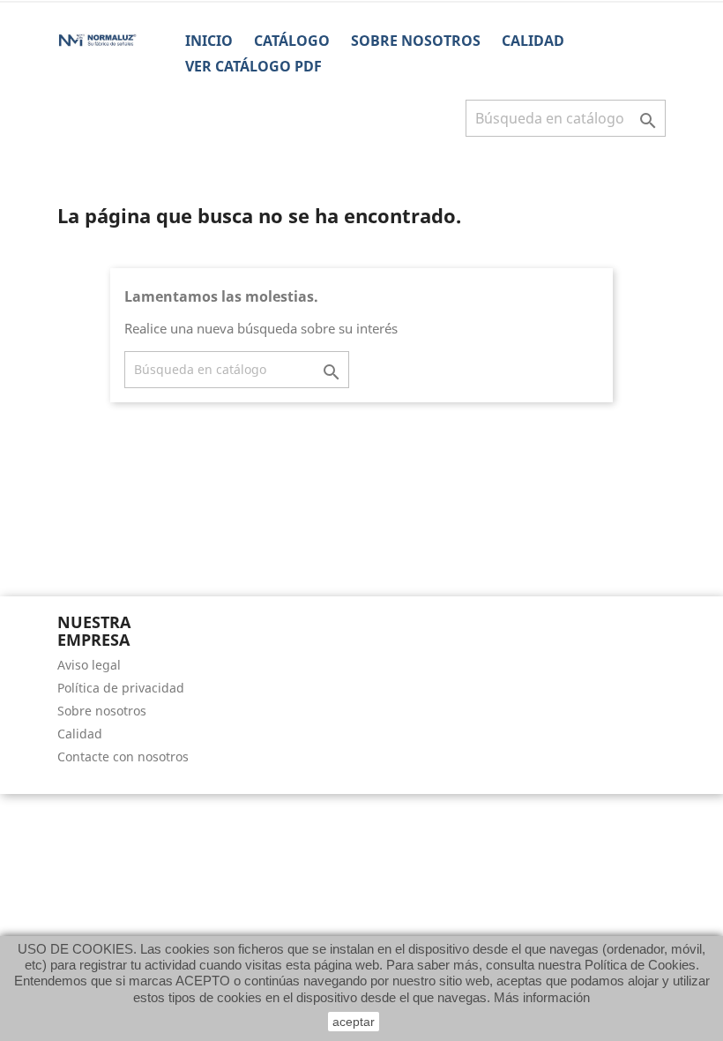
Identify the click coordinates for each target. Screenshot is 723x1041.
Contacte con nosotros (123, 756)
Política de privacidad (120, 687)
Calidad (533, 40)
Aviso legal (89, 664)
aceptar (353, 1022)
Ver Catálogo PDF (253, 66)
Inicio (209, 40)
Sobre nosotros (416, 40)
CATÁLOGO (292, 40)
